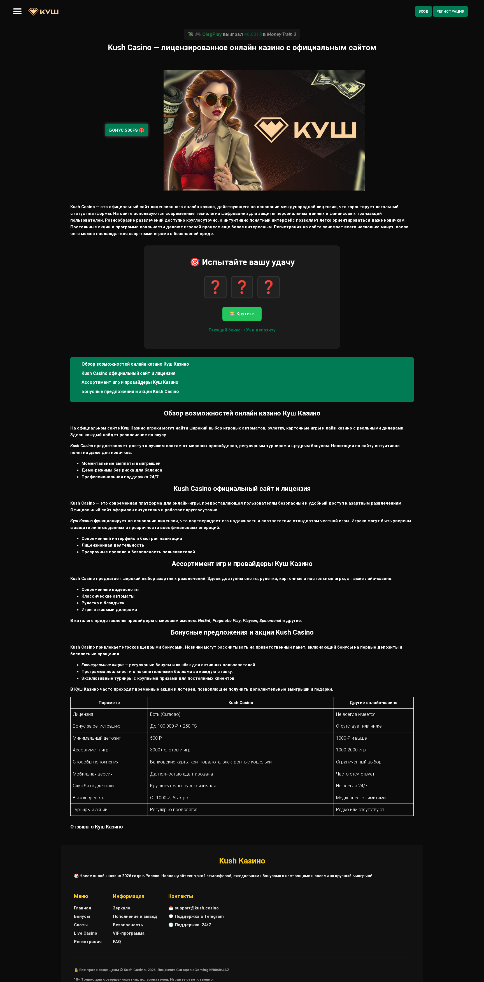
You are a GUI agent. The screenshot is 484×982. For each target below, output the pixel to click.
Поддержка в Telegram (199, 916)
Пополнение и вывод (135, 916)
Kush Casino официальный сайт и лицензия (128, 373)
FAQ (117, 941)
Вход (423, 11)
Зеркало (121, 908)
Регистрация (450, 11)
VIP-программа (129, 933)
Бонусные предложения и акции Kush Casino (130, 391)
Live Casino (85, 933)
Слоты (81, 924)
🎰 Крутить (242, 313)
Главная (82, 908)
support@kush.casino (197, 908)
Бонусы (82, 916)
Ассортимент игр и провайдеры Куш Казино (130, 382)
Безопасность (128, 924)
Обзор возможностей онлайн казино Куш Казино (135, 364)
